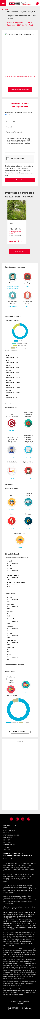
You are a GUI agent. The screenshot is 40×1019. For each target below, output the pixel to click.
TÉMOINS (6, 847)
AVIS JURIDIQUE (8, 842)
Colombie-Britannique (9, 887)
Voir (21, 241)
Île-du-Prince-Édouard (23, 869)
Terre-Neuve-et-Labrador (16, 867)
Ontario (17, 863)
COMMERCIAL (7, 837)
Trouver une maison (8, 863)
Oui (12, 115)
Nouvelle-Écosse (12, 869)
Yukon (32, 869)
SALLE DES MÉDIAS (9, 830)
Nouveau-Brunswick (9, 889)
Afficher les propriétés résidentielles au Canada (16, 907)
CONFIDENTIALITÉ (9, 845)
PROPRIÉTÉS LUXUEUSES (11, 835)
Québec (22, 863)
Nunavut (5, 871)
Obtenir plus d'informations (20, 89)
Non (8, 115)
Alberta (27, 863)
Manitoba (13, 865)
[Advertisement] (20, 776)
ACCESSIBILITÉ (7, 850)
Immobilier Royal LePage (21, 3)
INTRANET (6, 840)
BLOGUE (6, 832)
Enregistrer (13, 241)
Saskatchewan (21, 865)
